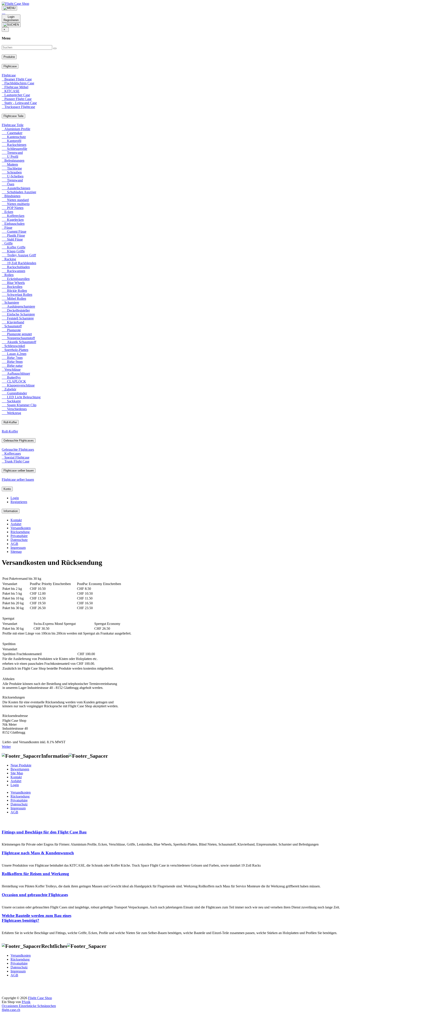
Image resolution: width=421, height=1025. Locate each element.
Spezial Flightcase (15, 457)
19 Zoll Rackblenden (19, 263)
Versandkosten (21, 528)
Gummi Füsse (14, 231)
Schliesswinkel (13, 346)
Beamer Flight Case (17, 79)
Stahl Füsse (12, 239)
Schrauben (12, 172)
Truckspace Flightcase (18, 107)
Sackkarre (11, 401)
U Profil (10, 156)
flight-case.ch (11, 1010)
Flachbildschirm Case (18, 83)
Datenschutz (19, 540)
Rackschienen (14, 145)
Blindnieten (11, 196)
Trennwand (12, 152)
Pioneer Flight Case (17, 99)
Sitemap (16, 551)
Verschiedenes (14, 409)
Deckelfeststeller (16, 310)
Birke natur (12, 365)
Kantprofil (11, 141)
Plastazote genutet (17, 334)
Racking (9, 259)
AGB (14, 544)
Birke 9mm (12, 362)
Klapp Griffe (13, 251)
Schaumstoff (12, 326)
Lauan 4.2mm (14, 354)
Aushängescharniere (18, 306)
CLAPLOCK (14, 381)
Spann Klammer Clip (19, 405)
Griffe (7, 243)
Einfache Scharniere (18, 314)
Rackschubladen (16, 267)
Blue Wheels (13, 283)
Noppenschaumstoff (18, 338)
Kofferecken (13, 216)
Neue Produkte (21, 765)
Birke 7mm (12, 358)
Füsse (7, 227)
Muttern (10, 164)
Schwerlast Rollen (17, 294)
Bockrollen (12, 287)
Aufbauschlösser (16, 373)
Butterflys (11, 377)
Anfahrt (16, 524)
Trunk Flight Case (15, 461)
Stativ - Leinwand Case (19, 103)
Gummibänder (14, 393)
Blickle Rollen (14, 291)
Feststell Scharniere (18, 318)
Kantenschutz (14, 137)
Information (11, 511)
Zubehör (9, 389)
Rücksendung (20, 532)
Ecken (7, 212)
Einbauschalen (13, 223)
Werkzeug (11, 413)
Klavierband (13, 322)
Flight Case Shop (40, 998)
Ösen (8, 184)
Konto (7, 489)
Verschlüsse (11, 369)
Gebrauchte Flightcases (19, 440)
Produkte (9, 57)
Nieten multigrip (16, 204)
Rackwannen (13, 271)
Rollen (8, 275)
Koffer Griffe (13, 247)
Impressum (18, 548)
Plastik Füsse (13, 235)
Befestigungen (13, 160)
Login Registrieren (11, 18)
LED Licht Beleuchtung (21, 397)
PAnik (26, 1002)
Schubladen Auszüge (19, 192)
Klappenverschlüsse (18, 385)
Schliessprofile (14, 149)
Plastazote (11, 330)
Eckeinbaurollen (16, 279)
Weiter (6, 746)
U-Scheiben (12, 176)
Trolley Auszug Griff (19, 255)
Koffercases (11, 453)
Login (15, 498)
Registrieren (19, 502)
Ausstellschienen (16, 188)
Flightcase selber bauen (19, 470)
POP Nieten (12, 208)
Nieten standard (15, 200)
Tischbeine (12, 168)
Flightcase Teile (13, 116)
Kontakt (16, 520)
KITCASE (11, 91)
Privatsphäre (19, 536)
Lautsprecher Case (16, 95)
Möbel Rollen (14, 298)
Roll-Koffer (10, 422)
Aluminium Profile (16, 129)
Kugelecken (13, 220)
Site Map (17, 773)
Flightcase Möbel (15, 87)
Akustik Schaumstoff (19, 342)
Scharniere (10, 302)
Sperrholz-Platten (15, 350)
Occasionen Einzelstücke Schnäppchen (29, 1006)
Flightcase (10, 66)
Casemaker (12, 133)
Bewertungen (20, 769)
